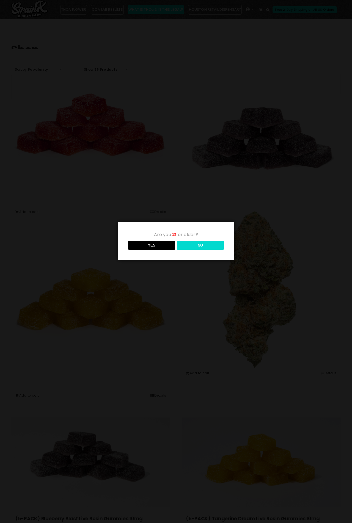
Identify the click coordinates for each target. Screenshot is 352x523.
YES (151, 245)
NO (200, 245)
